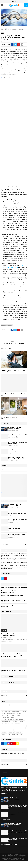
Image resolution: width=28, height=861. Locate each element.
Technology (4, 734)
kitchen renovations (6, 721)
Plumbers (3, 730)
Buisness (11, 707)
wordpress (19, 734)
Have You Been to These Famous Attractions (14, 337)
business (17, 707)
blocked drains (5, 707)
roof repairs (17, 730)
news (12, 723)
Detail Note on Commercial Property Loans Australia (20, 669)
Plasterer (17, 728)
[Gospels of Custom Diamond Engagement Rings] (20, 648)
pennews (3, 728)
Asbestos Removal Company (6, 325)
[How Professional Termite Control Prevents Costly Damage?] (4, 451)
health (12, 717)
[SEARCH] (25, 544)
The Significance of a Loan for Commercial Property (11, 634)
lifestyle (21, 721)
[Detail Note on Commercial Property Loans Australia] (20, 663)
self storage (11, 732)
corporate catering (6, 711)
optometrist (17, 723)
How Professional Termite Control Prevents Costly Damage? (16, 450)
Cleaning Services (18, 709)
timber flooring (12, 734)
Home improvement (20, 719)
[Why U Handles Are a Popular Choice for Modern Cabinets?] (4, 444)
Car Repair (4, 709)
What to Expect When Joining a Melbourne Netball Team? (15, 428)
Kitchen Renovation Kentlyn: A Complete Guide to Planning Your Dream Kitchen (17, 435)
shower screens (19, 732)
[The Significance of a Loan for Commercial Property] (14, 623)
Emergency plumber (5, 715)
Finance (13, 715)
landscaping (14, 721)
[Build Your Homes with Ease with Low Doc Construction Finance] (7, 648)
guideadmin (4, 41)
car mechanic (23, 707)
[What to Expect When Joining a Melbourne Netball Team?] (4, 429)
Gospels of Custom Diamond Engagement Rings (19, 655)
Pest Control (10, 728)
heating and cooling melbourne (8, 719)
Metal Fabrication (5, 723)
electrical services (11, 713)
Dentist (3, 713)
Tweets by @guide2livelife (7, 686)
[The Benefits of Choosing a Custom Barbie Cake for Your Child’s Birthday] (4, 459)
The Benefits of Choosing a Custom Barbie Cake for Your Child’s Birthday (17, 458)
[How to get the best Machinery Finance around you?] (7, 663)
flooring (18, 715)
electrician (19, 713)
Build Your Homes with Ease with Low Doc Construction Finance (6, 655)
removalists (10, 730)
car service (10, 709)
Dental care (23, 711)
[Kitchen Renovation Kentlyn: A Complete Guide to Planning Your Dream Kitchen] (4, 436)
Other (2, 33)
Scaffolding (4, 732)
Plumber (23, 728)
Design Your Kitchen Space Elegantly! (14, 343)
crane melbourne (15, 711)
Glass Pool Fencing (5, 717)
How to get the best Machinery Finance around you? (7, 670)
